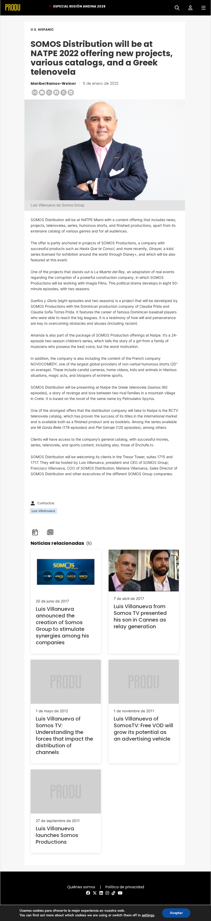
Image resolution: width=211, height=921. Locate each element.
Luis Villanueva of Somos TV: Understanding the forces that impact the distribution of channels (64, 735)
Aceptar (176, 912)
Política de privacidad (125, 887)
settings (148, 915)
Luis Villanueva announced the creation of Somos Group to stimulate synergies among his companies (62, 625)
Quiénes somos (81, 887)
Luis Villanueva (43, 511)
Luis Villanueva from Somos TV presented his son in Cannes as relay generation (140, 616)
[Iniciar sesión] (188, 7)
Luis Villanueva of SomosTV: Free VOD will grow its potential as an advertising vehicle (143, 728)
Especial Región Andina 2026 (79, 6)
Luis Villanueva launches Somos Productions (57, 835)
